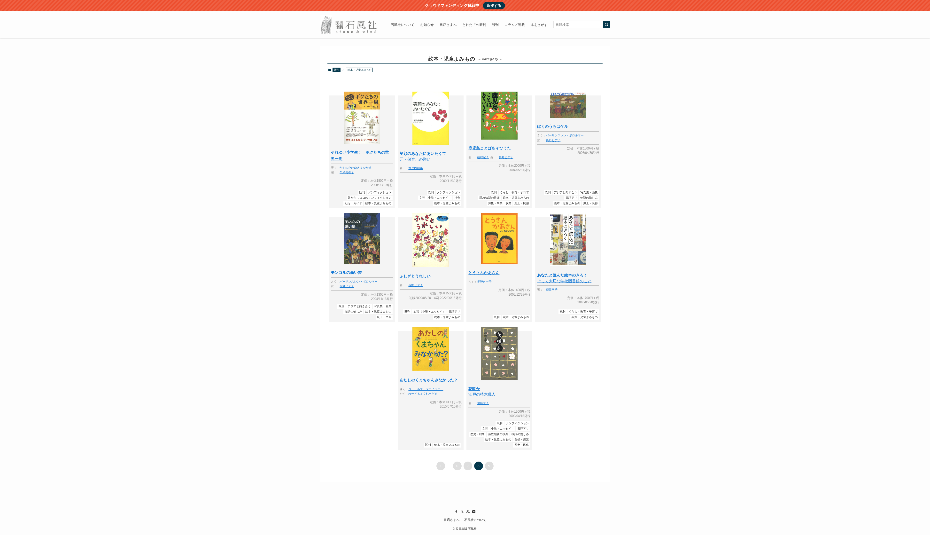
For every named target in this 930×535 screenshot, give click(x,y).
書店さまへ (451, 520)
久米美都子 (347, 172)
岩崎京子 (483, 403)
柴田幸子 (552, 289)
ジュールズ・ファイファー (425, 389)
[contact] (474, 511)
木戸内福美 (415, 168)
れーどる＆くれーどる (422, 393)
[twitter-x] (462, 511)
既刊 (336, 69)
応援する (494, 5)
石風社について (475, 520)
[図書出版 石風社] (349, 24)
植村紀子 (483, 157)
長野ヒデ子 (506, 157)
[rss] (468, 511)
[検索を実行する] (606, 24)
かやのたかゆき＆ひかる (356, 167)
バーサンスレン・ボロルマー (565, 135)
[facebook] (456, 511)
